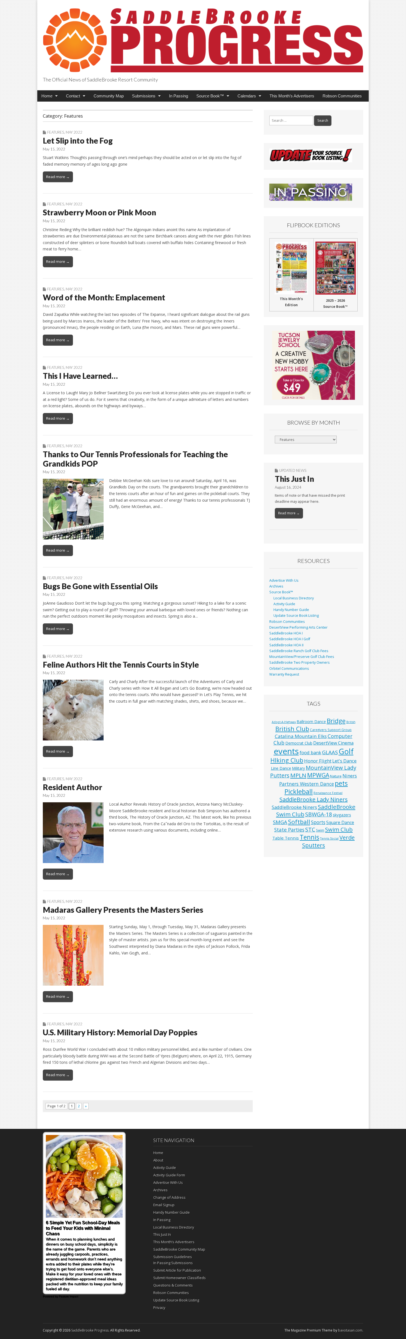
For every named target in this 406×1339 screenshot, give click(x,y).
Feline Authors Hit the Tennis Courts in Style (121, 664)
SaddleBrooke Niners (294, 807)
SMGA (280, 822)
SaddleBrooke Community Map (179, 1249)
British (350, 722)
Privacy (159, 1307)
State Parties (289, 829)
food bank (310, 752)
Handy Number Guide (291, 609)
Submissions (143, 96)
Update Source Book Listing (296, 615)
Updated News (292, 470)
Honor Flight (317, 761)
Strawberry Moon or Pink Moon (99, 212)
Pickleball (298, 791)
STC (310, 829)
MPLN (298, 775)
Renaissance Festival (327, 793)
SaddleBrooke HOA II (286, 645)
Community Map (109, 96)
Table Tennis (285, 838)
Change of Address (169, 1197)
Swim (320, 830)
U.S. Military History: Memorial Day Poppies (120, 1032)
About (158, 1160)
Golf (346, 751)
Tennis (309, 837)
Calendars (247, 96)
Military (298, 768)
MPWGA (318, 775)
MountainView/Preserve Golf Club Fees (301, 656)
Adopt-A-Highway (284, 722)
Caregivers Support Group (331, 729)
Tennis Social (329, 838)
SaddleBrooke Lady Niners (314, 799)
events (286, 751)
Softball (299, 822)
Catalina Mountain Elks (301, 736)
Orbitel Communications (289, 668)
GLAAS (330, 752)
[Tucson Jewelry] (313, 365)
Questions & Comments (173, 1285)
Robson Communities (342, 96)
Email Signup (164, 1204)
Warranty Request (284, 674)
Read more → (58, 176)
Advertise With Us (284, 580)
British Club (292, 728)
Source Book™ (210, 96)
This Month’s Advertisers (292, 96)
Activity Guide (284, 604)
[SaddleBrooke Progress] (203, 37)
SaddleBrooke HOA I (286, 633)
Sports (318, 822)
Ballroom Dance (311, 721)
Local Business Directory (293, 598)
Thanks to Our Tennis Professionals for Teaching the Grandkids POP (135, 458)
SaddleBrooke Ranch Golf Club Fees (298, 651)
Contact (73, 96)
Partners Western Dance (306, 783)
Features (55, 132)
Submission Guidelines (172, 1256)
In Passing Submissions (173, 1262)
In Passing (178, 96)
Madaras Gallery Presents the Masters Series (123, 909)
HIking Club (286, 760)
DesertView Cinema (333, 743)
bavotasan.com (350, 1330)
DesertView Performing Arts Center (298, 627)
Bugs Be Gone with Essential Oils (100, 586)
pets (341, 783)
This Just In (294, 478)
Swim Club (339, 829)
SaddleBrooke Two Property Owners (299, 662)
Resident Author (72, 787)
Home (46, 96)
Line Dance (281, 768)
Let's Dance (344, 761)
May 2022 (74, 132)
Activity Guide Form (169, 1175)
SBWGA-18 (318, 814)
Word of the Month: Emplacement (104, 297)
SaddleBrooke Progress (90, 1330)
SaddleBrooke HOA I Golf (289, 639)
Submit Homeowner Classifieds (179, 1277)
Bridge (336, 720)
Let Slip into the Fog (78, 140)
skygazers (342, 814)
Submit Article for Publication (177, 1270)
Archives (276, 586)
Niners (349, 775)
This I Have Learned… (80, 375)
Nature (336, 776)
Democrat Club (298, 743)
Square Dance (340, 822)
